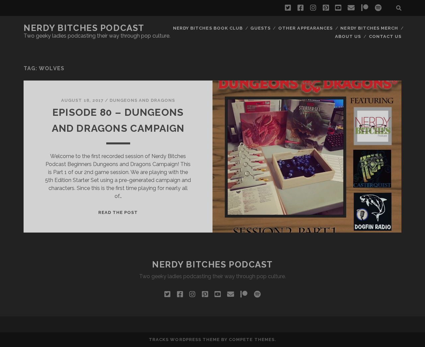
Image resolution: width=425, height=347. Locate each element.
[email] (351, 8)
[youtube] (338, 8)
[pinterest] (326, 8)
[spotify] (378, 8)
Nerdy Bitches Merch (369, 28)
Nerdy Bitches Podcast (84, 28)
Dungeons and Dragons (142, 100)
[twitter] (288, 8)
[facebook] (300, 8)
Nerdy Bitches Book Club (208, 28)
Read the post (118, 212)
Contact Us (385, 36)
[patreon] (364, 8)
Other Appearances (305, 28)
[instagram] (313, 8)
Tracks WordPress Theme (184, 339)
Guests (260, 28)
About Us (348, 36)
